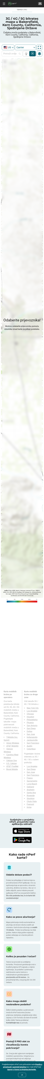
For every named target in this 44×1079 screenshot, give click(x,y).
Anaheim (30, 790)
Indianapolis (32, 737)
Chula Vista (32, 801)
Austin (29, 746)
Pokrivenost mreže (27, 53)
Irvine (29, 807)
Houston (30, 717)
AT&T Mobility (12, 746)
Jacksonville (32, 740)
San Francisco (33, 743)
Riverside (31, 795)
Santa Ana (31, 793)
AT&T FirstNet (12, 766)
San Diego (31, 728)
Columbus (31, 749)
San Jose (31, 734)
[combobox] (8, 47)
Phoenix (30, 722)
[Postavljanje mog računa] (40, 3)
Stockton (30, 798)
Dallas (29, 731)
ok (22, 1075)
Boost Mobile (12, 769)
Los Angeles (32, 711)
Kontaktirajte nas (13, 1023)
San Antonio (32, 725)
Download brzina (32, 53)
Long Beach (32, 784)
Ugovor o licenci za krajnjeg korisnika (21, 1069)
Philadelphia (32, 720)
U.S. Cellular (11, 763)
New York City (33, 708)
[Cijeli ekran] (39, 47)
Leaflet (6, 590)
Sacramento (32, 781)
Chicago (30, 714)
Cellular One (11, 760)
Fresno (30, 778)
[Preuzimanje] (22, 831)
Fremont (30, 804)
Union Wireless (12, 743)
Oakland (30, 787)
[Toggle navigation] (3, 3)
